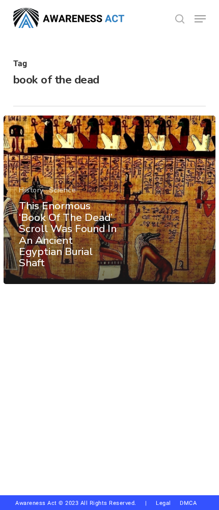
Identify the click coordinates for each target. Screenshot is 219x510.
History (31, 190)
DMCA (188, 503)
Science (62, 190)
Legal (163, 503)
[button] (200, 19)
